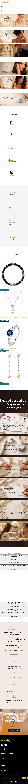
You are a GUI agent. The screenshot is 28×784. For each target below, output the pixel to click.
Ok (23, 778)
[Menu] (26, 2)
